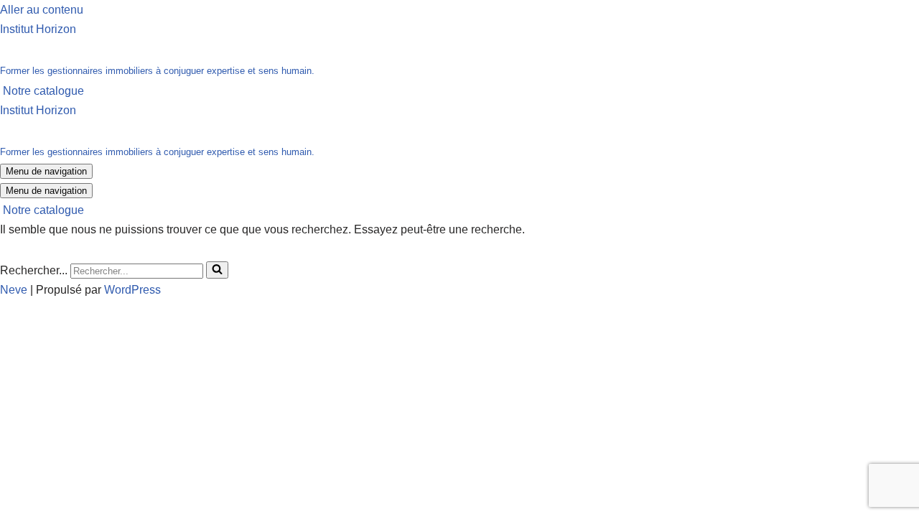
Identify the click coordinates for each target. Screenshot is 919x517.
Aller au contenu (41, 10)
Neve (13, 290)
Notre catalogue (43, 91)
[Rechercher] (217, 270)
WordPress (132, 290)
